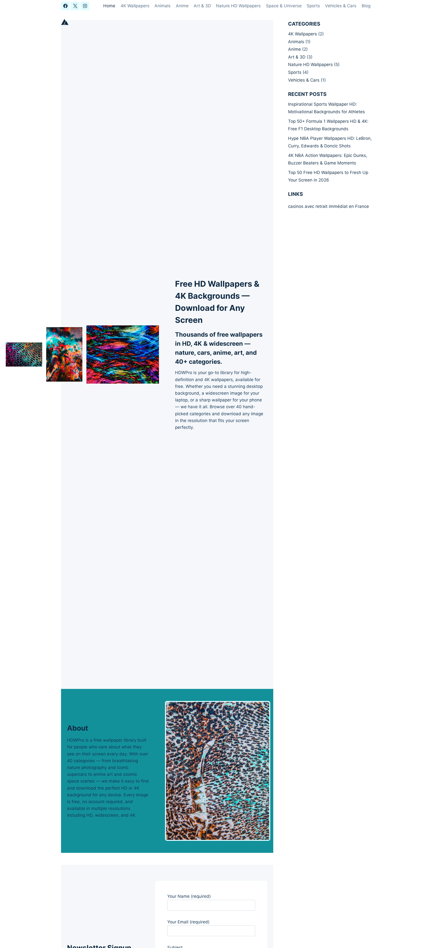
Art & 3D (202, 5)
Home (109, 5)
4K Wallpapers (135, 5)
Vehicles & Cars (340, 5)
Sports (313, 5)
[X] (75, 6)
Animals (162, 5)
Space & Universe (284, 5)
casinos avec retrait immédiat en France (328, 206)
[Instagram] (85, 6)
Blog (366, 5)
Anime (182, 5)
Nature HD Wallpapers (238, 5)
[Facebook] (65, 6)
